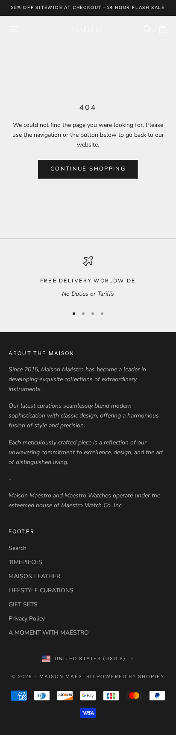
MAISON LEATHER (34, 576)
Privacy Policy (27, 618)
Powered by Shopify (130, 676)
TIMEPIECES (25, 562)
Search (17, 548)
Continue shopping (88, 169)
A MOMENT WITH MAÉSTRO (49, 633)
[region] (88, 277)
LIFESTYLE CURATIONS (41, 590)
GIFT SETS (23, 604)
